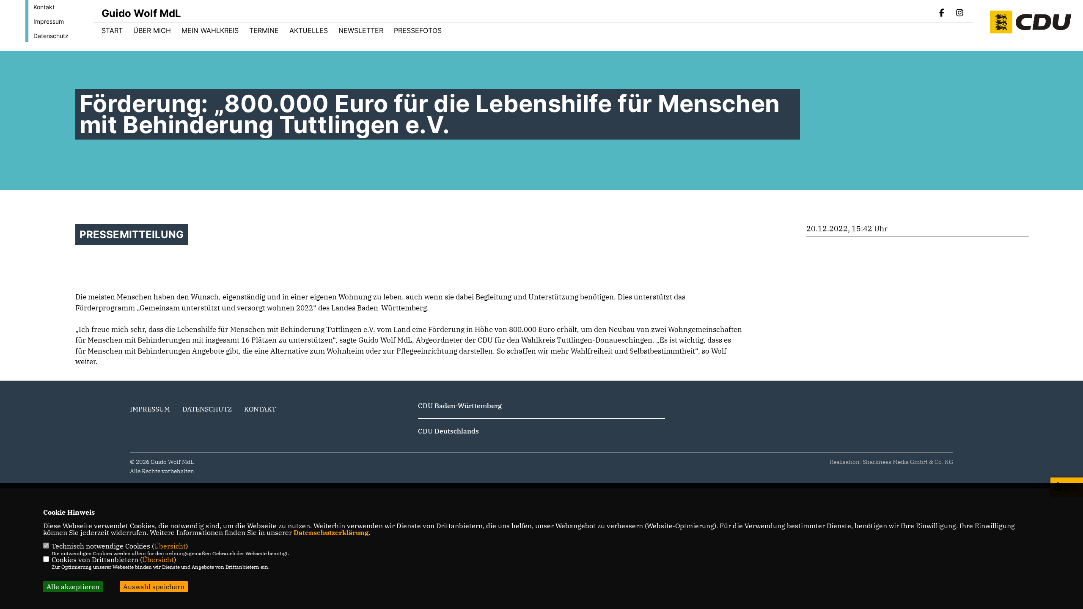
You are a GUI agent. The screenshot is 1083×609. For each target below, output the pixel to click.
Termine (264, 30)
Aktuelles (308, 30)
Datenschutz (51, 35)
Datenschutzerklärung (331, 532)
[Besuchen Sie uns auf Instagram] (959, 13)
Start (112, 30)
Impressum (48, 21)
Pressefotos (418, 30)
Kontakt (44, 7)
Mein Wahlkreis (210, 30)
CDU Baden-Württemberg (460, 405)
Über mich (152, 30)
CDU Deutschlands (448, 431)
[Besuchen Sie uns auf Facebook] (942, 13)
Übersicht (170, 546)
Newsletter (360, 30)
